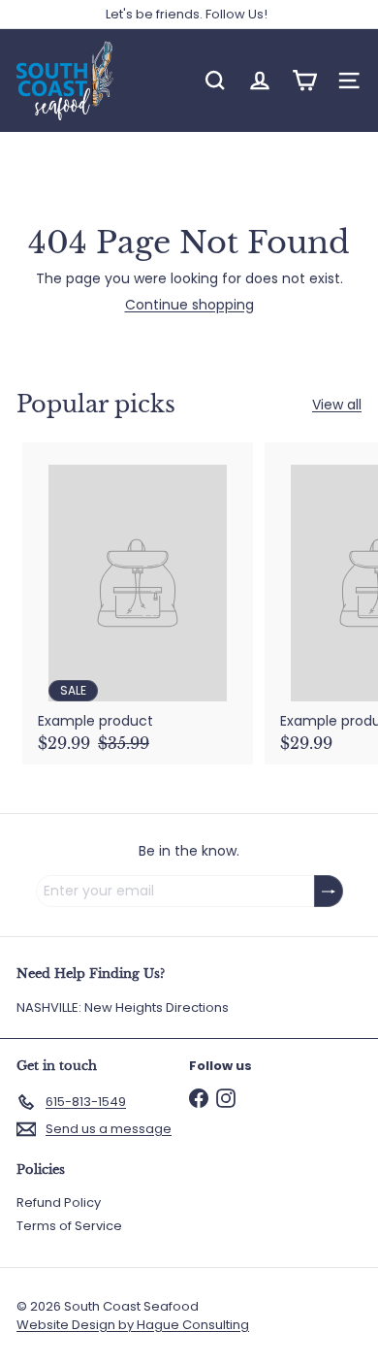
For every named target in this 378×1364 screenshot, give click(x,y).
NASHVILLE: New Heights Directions (122, 1007)
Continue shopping (189, 304)
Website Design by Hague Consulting (132, 1324)
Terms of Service (69, 1226)
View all (337, 405)
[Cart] (304, 80)
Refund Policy (58, 1202)
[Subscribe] (328, 891)
